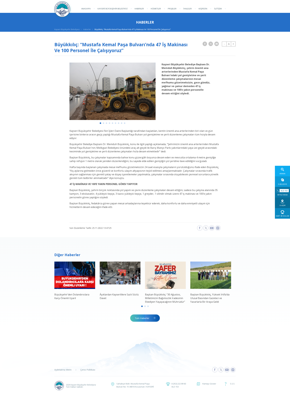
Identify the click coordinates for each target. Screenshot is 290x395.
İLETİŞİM (218, 8)
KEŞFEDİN (203, 8)
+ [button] (233, 44)
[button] (205, 44)
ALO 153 (175, 386)
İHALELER (187, 8)
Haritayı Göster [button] (209, 383)
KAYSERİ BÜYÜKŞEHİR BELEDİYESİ (113, 8)
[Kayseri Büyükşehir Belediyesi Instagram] (218, 228)
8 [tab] (121, 123)
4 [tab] (109, 123)
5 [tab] (112, 123)
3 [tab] (106, 123)
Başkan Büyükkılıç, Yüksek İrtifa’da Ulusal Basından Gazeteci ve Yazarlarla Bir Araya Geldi (209, 298)
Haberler (87, 29)
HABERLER (139, 8)
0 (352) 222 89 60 (178, 383)
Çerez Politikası (87, 369)
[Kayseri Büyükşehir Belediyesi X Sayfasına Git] (221, 369)
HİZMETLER (156, 8)
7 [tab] (118, 123)
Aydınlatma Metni (62, 369)
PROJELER (172, 8)
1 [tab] (100, 123)
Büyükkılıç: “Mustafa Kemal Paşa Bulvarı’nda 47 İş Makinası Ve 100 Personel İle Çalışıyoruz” (133, 29)
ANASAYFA (86, 8)
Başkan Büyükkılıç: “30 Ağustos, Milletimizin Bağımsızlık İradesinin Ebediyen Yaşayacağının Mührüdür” (165, 298)
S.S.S (232, 383)
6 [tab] (115, 123)
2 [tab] (103, 123)
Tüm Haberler (142, 318)
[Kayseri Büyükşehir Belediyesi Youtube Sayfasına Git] (227, 369)
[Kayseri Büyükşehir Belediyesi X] (205, 228)
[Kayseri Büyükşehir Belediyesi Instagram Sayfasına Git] (233, 369)
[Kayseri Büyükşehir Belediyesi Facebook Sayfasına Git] (215, 369)
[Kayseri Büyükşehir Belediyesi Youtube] (211, 228)
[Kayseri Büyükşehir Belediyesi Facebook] (199, 228)
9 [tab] (124, 123)
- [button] (224, 44)
